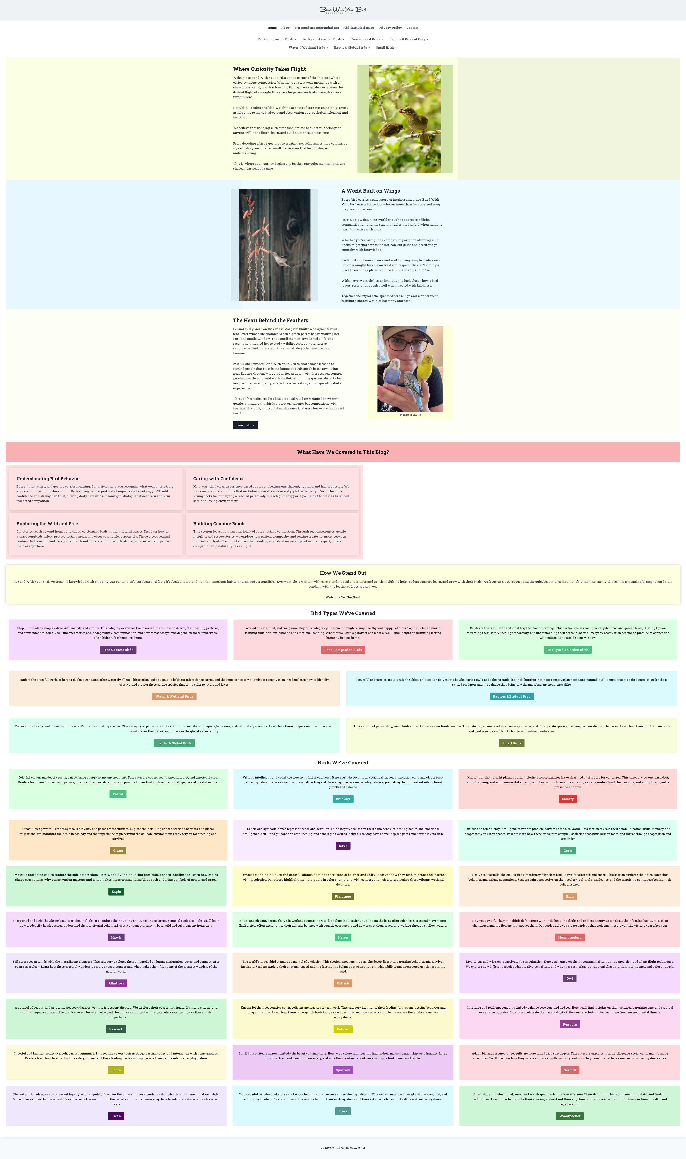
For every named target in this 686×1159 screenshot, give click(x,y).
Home (272, 28)
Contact (412, 28)
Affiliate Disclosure (358, 28)
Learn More (245, 425)
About (285, 28)
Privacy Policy (390, 28)
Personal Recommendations (317, 28)
